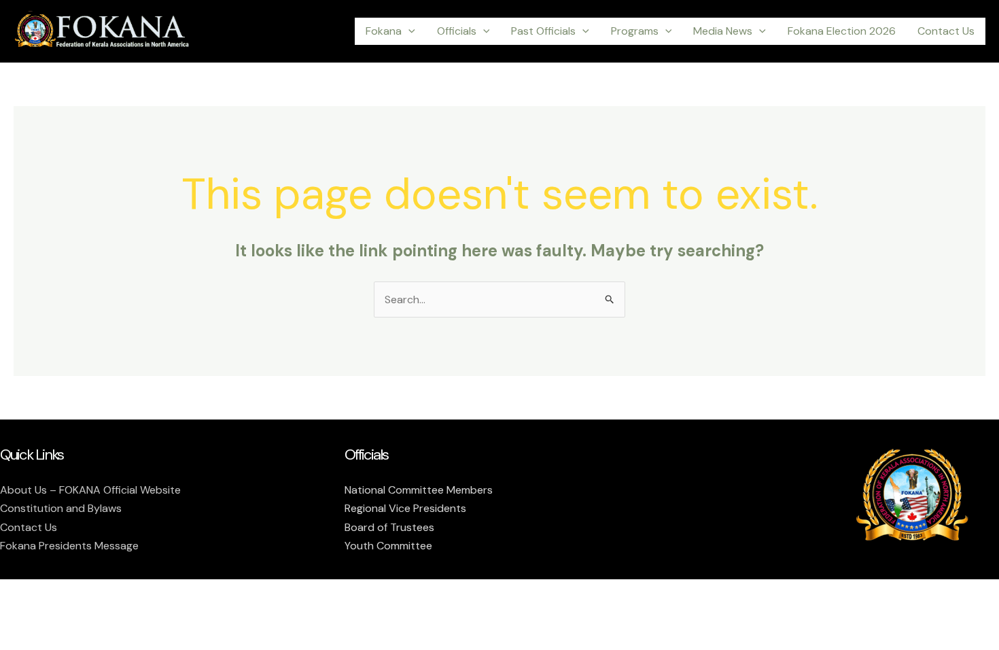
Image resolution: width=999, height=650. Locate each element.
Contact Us (946, 31)
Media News (722, 31)
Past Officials (543, 31)
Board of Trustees (389, 527)
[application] (408, 31)
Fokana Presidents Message (69, 545)
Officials (456, 31)
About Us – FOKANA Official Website (90, 490)
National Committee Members (419, 490)
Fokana (384, 31)
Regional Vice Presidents (405, 508)
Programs (635, 31)
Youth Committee (388, 545)
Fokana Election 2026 (842, 31)
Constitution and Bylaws (61, 508)
